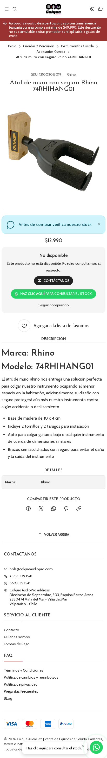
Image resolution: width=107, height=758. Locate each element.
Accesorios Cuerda (51, 52)
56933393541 (20, 583)
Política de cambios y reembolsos (31, 677)
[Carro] (100, 9)
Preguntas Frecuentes (21, 691)
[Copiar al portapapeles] (79, 509)
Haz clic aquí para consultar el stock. (56, 294)
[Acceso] (92, 9)
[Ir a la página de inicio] (53, 9)
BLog (8, 698)
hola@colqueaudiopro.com (31, 569)
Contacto (11, 630)
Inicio (12, 46)
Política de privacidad (20, 684)
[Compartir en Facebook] (28, 509)
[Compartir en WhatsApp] (53, 509)
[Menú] (6, 9)
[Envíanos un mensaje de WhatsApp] (96, 747)
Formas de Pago (17, 644)
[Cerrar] (99, 223)
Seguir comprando (53, 305)
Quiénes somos (17, 637)
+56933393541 (21, 576)
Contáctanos (56, 281)
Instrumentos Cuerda (77, 46)
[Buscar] (14, 9)
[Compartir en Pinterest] (66, 509)
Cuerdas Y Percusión (38, 46)
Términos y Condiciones (23, 670)
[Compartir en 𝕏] (41, 509)
